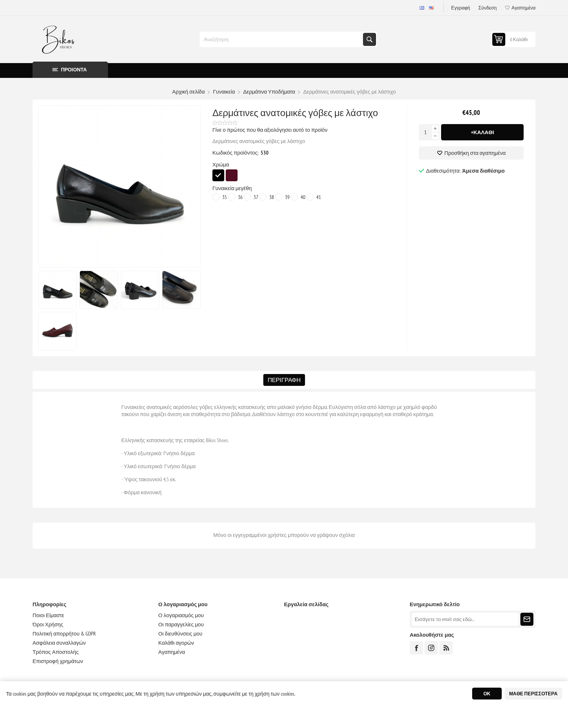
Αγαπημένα (171, 652)
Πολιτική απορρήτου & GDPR (64, 633)
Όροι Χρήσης (48, 624)
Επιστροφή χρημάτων (58, 661)
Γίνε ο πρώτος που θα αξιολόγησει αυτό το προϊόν (269, 129)
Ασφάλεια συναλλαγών (59, 642)
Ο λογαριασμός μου (181, 615)
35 (224, 197)
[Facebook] (416, 647)
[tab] (284, 380)
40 (303, 197)
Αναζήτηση (369, 39)
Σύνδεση (487, 8)
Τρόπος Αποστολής (56, 652)
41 (318, 197)
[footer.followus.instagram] (431, 647)
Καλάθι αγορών (176, 642)
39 (287, 197)
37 (256, 197)
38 (271, 197)
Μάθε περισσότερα (533, 694)
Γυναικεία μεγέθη (232, 188)
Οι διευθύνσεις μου (180, 633)
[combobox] (282, 39)
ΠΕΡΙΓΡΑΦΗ (284, 380)
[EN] (431, 7)
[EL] (422, 7)
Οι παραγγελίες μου (181, 624)
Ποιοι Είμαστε (48, 615)
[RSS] (446, 647)
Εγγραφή (460, 8)
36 (240, 197)
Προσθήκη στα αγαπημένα (475, 153)
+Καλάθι (482, 132)
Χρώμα (220, 164)
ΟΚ (486, 694)
